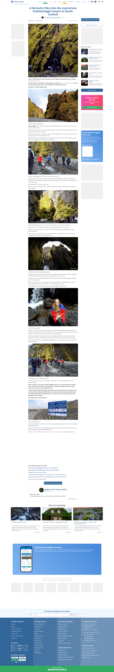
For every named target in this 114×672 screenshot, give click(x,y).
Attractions (78, 1)
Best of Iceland (62, 638)
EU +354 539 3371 (88, 636)
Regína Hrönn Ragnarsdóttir (51, 17)
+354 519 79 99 (87, 627)
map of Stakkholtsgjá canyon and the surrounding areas (47, 432)
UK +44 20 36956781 (89, 634)
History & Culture (63, 631)
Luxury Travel (38, 643)
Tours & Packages (39, 624)
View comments (39, 20)
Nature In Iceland (63, 624)
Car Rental (37, 628)
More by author (72, 498)
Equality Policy (14, 633)
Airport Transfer (39, 636)
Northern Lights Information (66, 636)
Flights (59, 1)
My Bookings (38, 652)
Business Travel (39, 645)
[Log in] (102, 1)
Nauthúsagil (45, 429)
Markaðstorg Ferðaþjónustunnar (90, 655)
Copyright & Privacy (16, 631)
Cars (50, 1)
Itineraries (61, 640)
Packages (45, 1)
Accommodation (39, 631)
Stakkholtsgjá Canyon (33, 81)
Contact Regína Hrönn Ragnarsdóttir (90, 19)
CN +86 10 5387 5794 (89, 638)
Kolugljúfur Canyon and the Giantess (37, 472)
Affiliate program (86, 657)
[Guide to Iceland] (17, 2)
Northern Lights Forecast (65, 643)
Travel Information (63, 626)
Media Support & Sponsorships (66, 657)
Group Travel (38, 640)
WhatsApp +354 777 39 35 (90, 641)
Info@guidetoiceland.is (89, 626)
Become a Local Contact (88, 648)
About (84, 1)
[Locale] (92, 1)
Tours (39, 1)
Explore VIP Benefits (92, 107)
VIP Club (37, 650)
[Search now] (88, 1)
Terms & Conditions (16, 628)
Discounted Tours (39, 647)
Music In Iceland (62, 633)
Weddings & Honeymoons (65, 659)
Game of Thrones (43, 286)
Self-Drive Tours (39, 626)
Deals (65, 1)
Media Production (63, 652)
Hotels (55, 1)
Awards (13, 626)
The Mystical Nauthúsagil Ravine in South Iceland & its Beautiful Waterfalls (46, 474)
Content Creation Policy (17, 636)
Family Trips (38, 638)
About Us (13, 624)
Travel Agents (62, 650)
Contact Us (14, 638)
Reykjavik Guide (62, 628)
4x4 (54, 386)
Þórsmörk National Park (67, 83)
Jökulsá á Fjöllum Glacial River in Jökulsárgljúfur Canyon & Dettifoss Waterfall (47, 477)
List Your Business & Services (89, 650)
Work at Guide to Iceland (88, 652)
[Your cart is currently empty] (99, 1)
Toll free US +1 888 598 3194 (91, 632)
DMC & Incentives (63, 655)
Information (70, 1)
